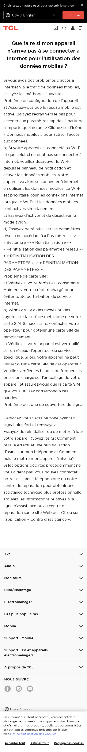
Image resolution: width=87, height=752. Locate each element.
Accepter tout (15, 743)
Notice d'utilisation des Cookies (33, 734)
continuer (73, 15)
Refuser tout (39, 743)
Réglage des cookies (69, 743)
